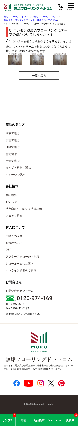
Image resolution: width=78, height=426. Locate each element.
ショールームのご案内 (20, 263)
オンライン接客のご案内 (21, 270)
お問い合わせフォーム (20, 291)
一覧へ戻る (39, 75)
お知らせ (11, 202)
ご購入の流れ (14, 236)
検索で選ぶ (13, 133)
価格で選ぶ (13, 147)
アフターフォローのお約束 (22, 256)
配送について (14, 243)
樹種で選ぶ (13, 140)
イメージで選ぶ (15, 174)
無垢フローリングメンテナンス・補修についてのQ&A (30, 19)
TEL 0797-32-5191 (17, 304)
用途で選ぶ (13, 161)
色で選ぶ (11, 154)
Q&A (8, 250)
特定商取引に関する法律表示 (24, 209)
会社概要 (11, 195)
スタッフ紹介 (14, 215)
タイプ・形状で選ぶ (18, 167)
